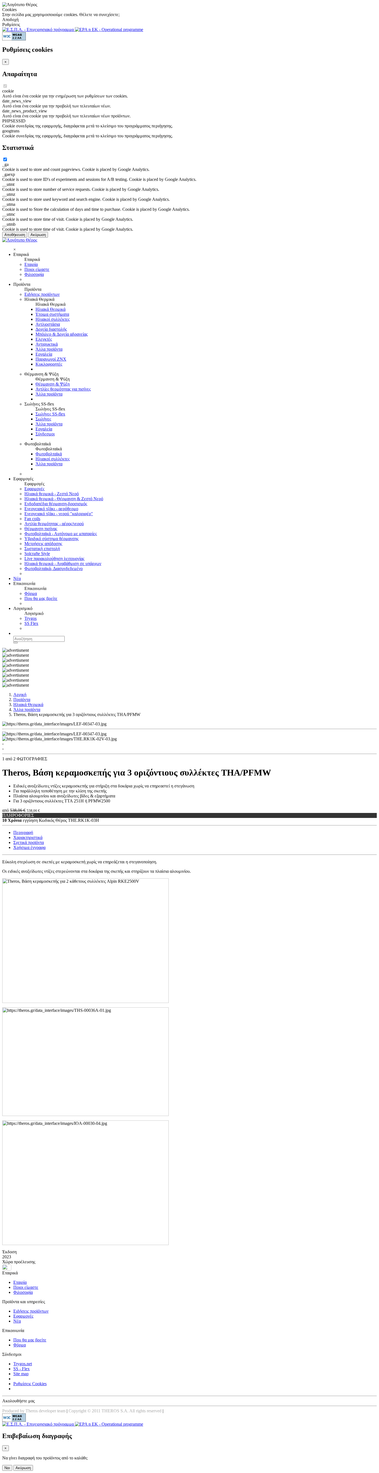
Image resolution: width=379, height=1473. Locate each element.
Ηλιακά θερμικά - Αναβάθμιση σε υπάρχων (62, 563)
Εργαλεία (44, 354)
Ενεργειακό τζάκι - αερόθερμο (51, 508)
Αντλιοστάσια (48, 324)
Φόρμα (30, 593)
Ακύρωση (38, 235)
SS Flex (31, 623)
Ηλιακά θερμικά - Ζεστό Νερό (51, 493)
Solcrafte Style (37, 553)
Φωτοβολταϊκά (49, 453)
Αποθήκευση (14, 235)
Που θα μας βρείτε (40, 598)
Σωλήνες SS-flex (50, 414)
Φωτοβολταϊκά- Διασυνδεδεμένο (53, 568)
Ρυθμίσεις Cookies (30, 1383)
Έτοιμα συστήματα (52, 314)
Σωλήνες (43, 419)
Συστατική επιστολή (42, 548)
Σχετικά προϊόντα (28, 842)
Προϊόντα (21, 699)
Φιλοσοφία (34, 274)
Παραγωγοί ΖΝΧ (51, 359)
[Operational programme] (109, 29)
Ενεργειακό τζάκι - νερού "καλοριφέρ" (58, 513)
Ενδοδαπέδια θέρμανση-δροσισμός (55, 503)
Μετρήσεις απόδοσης (43, 543)
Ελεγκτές (44, 339)
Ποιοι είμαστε (36, 269)
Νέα (17, 578)
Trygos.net (22, 1363)
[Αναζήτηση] (15, 642)
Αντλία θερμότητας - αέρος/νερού (54, 523)
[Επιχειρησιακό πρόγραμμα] (38, 29)
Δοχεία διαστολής (51, 329)
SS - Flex (21, 1368)
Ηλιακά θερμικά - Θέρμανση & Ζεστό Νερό (63, 498)
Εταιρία (31, 264)
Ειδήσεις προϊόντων (42, 294)
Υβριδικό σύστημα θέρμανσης (51, 538)
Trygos (30, 618)
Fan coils (32, 518)
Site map (21, 1373)
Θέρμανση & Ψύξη (53, 384)
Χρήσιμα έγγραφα (29, 847)
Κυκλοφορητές (49, 364)
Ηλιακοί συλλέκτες (53, 319)
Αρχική (19, 694)
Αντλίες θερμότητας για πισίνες (63, 389)
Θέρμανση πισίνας (40, 528)
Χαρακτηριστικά (27, 837)
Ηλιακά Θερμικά (50, 309)
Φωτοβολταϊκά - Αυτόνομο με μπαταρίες (60, 533)
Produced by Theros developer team (33, 1410)
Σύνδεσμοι (45, 434)
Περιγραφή (23, 832)
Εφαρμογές (34, 488)
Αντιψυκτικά (47, 344)
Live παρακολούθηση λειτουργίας (54, 558)
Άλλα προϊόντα (49, 349)
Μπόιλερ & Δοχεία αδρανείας (62, 334)
